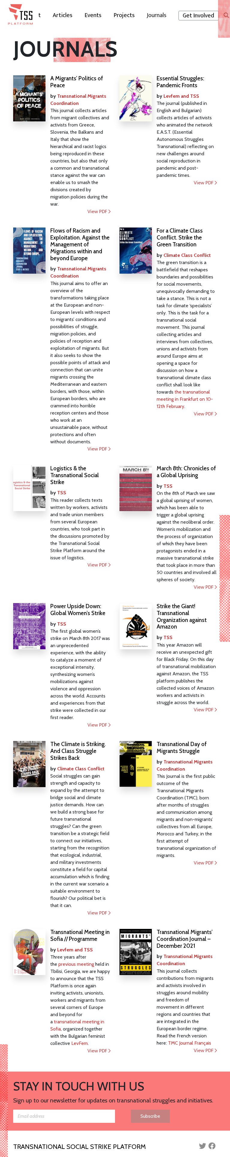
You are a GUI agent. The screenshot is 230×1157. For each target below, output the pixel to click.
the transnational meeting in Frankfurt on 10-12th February (185, 399)
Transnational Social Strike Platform (79, 1147)
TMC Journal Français (189, 1043)
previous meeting (76, 964)
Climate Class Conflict (187, 255)
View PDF (97, 211)
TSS (61, 492)
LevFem (79, 1043)
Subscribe (150, 1116)
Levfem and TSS (181, 96)
